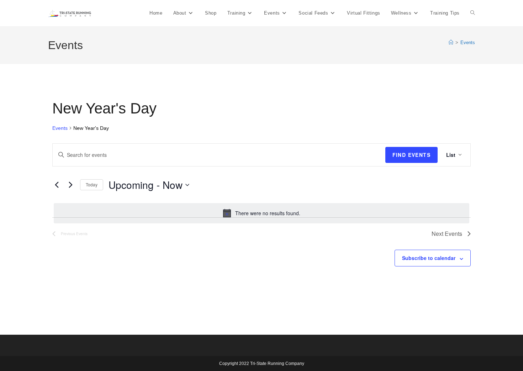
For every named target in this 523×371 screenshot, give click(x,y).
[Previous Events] (56, 185)
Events (467, 42)
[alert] (261, 213)
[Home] (451, 42)
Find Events (411, 154)
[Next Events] (70, 185)
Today (91, 184)
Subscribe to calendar (428, 257)
